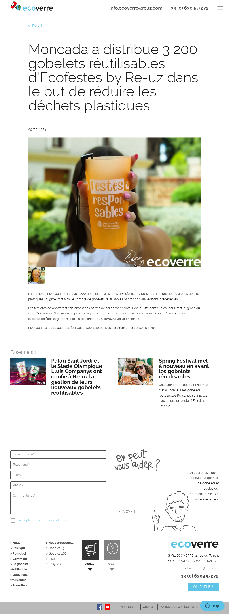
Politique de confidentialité (179, 606)
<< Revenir (35, 25)
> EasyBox (53, 564)
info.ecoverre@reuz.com (136, 8)
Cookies (148, 606)
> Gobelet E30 (56, 548)
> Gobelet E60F (57, 553)
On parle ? (203, 587)
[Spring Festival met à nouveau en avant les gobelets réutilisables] (135, 371)
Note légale (128, 606)
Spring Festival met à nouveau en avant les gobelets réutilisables (184, 369)
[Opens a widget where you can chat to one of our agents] (212, 606)
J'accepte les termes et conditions (41, 520)
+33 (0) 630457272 (189, 8)
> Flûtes (51, 559)
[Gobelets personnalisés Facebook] (99, 607)
